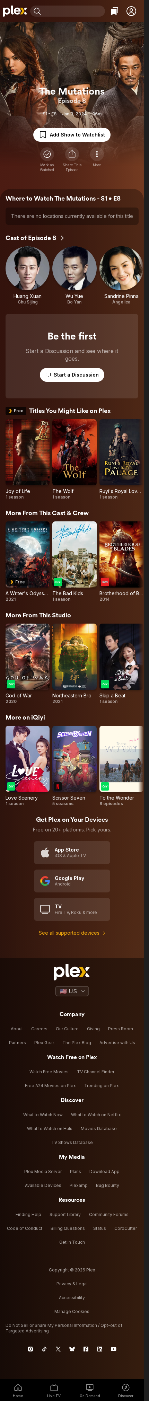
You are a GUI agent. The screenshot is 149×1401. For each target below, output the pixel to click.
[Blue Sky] (72, 1349)
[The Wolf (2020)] (74, 459)
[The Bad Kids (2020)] (74, 561)
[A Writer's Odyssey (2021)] (28, 561)
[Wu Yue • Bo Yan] (74, 275)
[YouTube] (114, 1349)
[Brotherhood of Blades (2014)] (121, 561)
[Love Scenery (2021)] (28, 766)
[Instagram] (30, 1349)
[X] (58, 1349)
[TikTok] (44, 1349)
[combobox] (74, 11)
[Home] (15, 11)
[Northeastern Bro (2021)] (74, 664)
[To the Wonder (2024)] (121, 766)
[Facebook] (86, 1349)
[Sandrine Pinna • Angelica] (121, 275)
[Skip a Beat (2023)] (121, 664)
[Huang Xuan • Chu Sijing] (28, 275)
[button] (131, 11)
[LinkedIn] (100, 1349)
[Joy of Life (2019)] (28, 459)
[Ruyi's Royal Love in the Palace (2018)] (121, 459)
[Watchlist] (115, 11)
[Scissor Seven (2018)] (74, 766)
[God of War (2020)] (28, 664)
